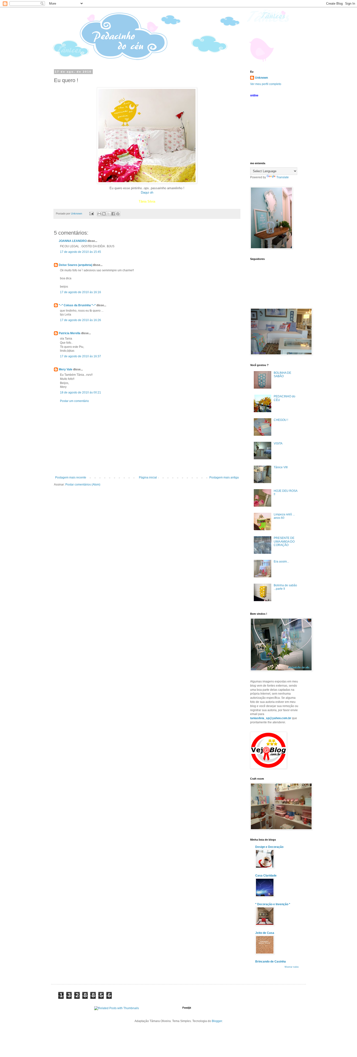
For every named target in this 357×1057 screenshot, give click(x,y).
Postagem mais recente (70, 477)
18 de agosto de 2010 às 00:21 (80, 392)
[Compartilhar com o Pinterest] (117, 213)
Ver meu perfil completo (265, 84)
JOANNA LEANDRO (73, 241)
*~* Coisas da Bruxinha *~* (77, 305)
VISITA (278, 443)
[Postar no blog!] (104, 213)
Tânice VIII (281, 467)
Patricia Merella (69, 333)
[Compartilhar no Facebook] (113, 213)
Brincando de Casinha (270, 961)
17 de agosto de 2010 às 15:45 (80, 252)
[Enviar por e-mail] (99, 213)
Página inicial (148, 477)
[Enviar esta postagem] (91, 213)
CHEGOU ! (281, 420)
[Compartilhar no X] (108, 213)
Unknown (261, 77)
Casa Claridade (266, 875)
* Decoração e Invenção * (272, 904)
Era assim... (281, 561)
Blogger (217, 1021)
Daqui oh (147, 192)
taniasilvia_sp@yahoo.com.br (270, 718)
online (254, 95)
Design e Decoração (269, 847)
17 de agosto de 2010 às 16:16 (80, 292)
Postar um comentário (74, 401)
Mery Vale (65, 369)
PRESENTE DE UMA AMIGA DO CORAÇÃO (284, 541)
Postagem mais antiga (224, 477)
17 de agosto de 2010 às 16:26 (80, 320)
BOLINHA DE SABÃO (282, 374)
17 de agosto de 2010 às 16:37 (80, 356)
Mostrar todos (292, 967)
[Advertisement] (146, 439)
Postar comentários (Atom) (82, 484)
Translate (282, 177)
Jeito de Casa (264, 933)
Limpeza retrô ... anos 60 (284, 516)
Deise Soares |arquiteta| (75, 265)
